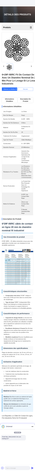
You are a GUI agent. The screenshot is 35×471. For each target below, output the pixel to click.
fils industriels (6, 418)
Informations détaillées (9, 100)
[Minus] (32, 426)
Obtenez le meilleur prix (10, 89)
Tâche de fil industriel (19, 418)
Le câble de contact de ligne (22, 416)
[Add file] (2, 468)
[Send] (32, 468)
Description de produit (25, 100)
